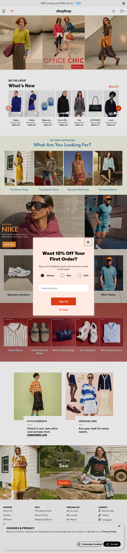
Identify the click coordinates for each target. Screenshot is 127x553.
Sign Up (63, 301)
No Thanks (63, 309)
